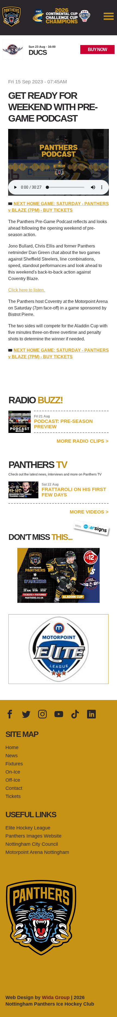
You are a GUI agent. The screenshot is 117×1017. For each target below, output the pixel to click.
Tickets (13, 796)
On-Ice (12, 772)
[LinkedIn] (91, 714)
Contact (13, 788)
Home (12, 747)
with (81, 524)
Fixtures (14, 763)
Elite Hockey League (27, 828)
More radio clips (83, 441)
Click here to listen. (26, 290)
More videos (89, 512)
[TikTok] (75, 714)
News (11, 755)
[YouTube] (58, 714)
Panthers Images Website (33, 836)
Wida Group (56, 997)
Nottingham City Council (31, 844)
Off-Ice (12, 780)
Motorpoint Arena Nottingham (37, 852)
